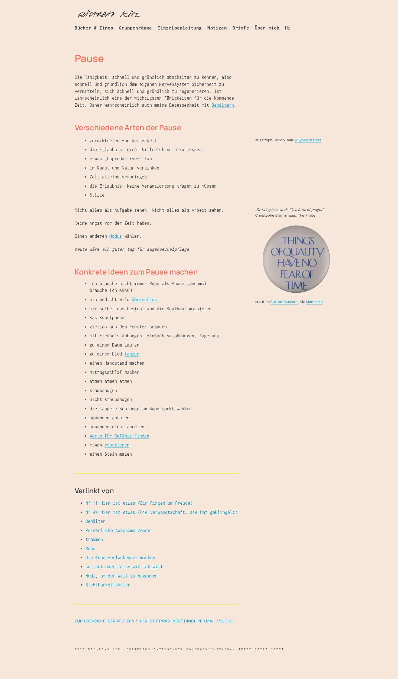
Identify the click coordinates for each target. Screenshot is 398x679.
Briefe (241, 28)
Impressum (138, 649)
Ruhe (91, 548)
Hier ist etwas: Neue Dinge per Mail (176, 620)
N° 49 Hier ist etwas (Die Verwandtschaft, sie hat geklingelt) (161, 512)
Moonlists (314, 301)
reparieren (117, 444)
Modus (115, 236)
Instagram (223, 649)
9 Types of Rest (308, 140)
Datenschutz (169, 649)
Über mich (267, 28)
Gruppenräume (135, 28)
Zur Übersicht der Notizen (105, 620)
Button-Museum (284, 301)
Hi (288, 28)
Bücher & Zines (94, 28)
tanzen (132, 353)
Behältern (223, 105)
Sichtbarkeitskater (108, 584)
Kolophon (197, 649)
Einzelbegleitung (180, 28)
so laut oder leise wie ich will (124, 566)
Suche (226, 620)
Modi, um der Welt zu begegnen (122, 575)
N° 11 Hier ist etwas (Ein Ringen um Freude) (139, 503)
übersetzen (144, 299)
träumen (94, 539)
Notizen (217, 28)
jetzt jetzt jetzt (262, 649)
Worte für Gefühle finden (119, 435)
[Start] (108, 14)
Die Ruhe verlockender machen (120, 557)
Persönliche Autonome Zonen (118, 530)
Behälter (96, 521)
